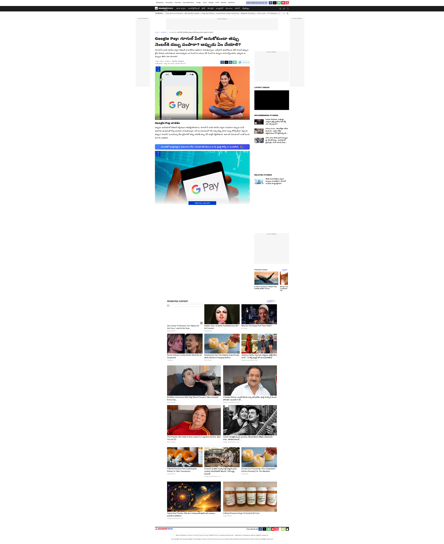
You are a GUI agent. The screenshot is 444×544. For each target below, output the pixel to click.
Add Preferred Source (255, 3)
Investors (265, 535)
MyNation (231, 2)
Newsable (169, 2)
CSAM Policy (213, 535)
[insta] (287, 2)
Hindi (217, 2)
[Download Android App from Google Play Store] (283, 529)
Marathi (223, 2)
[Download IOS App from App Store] (287, 529)
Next (287, 13)
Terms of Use (192, 535)
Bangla (211, 2)
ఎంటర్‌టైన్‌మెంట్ (193, 8)
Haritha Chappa (178, 61)
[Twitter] (275, 2)
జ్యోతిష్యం (245, 8)
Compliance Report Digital (251, 535)
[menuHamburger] (284, 8)
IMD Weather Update (192, 13)
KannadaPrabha (188, 2)
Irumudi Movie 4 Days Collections (227, 13)
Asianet (164, 528)
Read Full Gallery (202, 203)
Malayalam (160, 2)
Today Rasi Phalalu (207, 13)
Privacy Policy (203, 535)
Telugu (198, 2)
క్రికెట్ (203, 8)
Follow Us (245, 62)
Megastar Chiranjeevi (248, 13)
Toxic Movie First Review (174, 13)
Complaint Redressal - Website (230, 535)
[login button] (280, 8)
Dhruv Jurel (261, 13)
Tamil (205, 2)
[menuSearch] (288, 9)
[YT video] (283, 2)
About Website (181, 535)
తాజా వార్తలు (181, 8)
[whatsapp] (279, 2)
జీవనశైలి (210, 8)
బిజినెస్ (237, 8)
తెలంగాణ (228, 8)
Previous (284, 13)
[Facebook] (270, 2)
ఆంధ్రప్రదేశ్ (219, 8)
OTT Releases (272, 13)
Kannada (178, 2)
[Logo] (165, 8)
